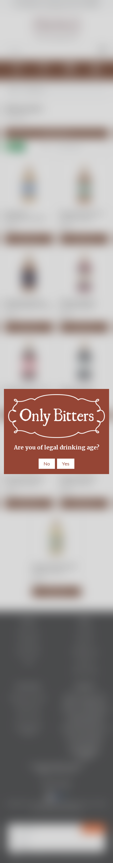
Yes (65, 464)
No (47, 464)
